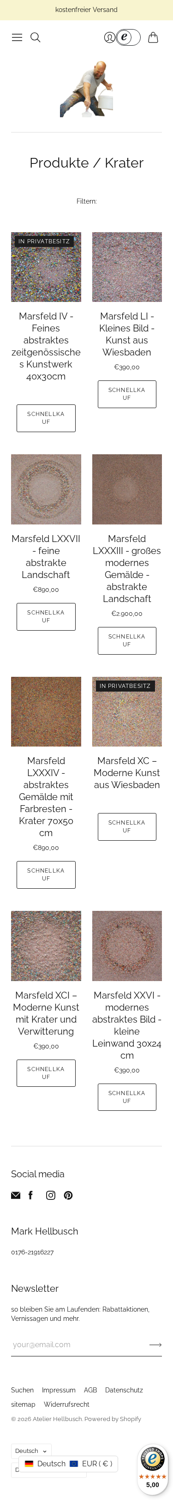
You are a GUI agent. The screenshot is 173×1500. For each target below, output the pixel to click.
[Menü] (17, 37)
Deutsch (26, 1450)
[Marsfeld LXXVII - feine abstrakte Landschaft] (46, 489)
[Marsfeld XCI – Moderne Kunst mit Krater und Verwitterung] (46, 946)
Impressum (59, 1390)
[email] (15, 1197)
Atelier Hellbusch (57, 1419)
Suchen (22, 1390)
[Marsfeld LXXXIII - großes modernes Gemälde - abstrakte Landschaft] (127, 489)
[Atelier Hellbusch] (86, 89)
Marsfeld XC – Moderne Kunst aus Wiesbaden (127, 772)
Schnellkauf (46, 418)
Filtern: (87, 201)
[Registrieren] (155, 1344)
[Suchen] (35, 37)
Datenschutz (124, 1390)
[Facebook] (31, 1197)
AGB (90, 1390)
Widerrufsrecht (66, 1404)
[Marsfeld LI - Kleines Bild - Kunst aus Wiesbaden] (127, 267)
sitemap (23, 1404)
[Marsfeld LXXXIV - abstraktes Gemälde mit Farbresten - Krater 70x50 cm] (46, 712)
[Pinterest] (68, 1197)
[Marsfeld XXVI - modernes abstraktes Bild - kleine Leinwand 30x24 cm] (127, 946)
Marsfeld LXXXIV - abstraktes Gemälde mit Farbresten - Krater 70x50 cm (46, 796)
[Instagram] (50, 1197)
